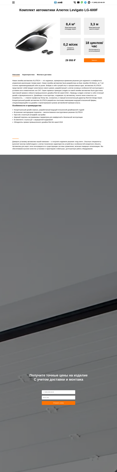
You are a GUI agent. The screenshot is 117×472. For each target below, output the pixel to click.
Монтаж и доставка (44, 74)
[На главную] (58, 2)
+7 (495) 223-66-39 (98, 2)
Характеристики (28, 74)
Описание (16, 74)
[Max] (89, 2)
